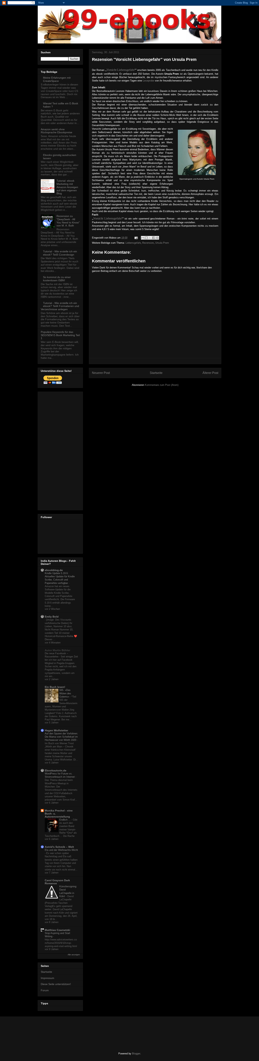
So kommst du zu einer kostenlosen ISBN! (57, 279)
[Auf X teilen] (150, 238)
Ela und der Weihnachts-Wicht (61, 850)
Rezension (148, 242)
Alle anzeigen (74, 954)
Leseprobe (148, 80)
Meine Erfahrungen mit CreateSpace (57, 79)
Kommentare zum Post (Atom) (161, 385)
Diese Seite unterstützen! (56, 984)
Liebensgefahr (133, 242)
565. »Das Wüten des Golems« (65, 693)
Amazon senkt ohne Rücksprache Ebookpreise (56, 131)
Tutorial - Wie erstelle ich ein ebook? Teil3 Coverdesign (60, 253)
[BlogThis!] (146, 238)
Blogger (136, 1053)
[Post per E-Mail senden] (136, 237)
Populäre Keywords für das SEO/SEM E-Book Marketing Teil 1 (60, 335)
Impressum (47, 978)
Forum (45, 990)
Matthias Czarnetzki (57, 930)
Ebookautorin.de (55, 770)
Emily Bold (52, 616)
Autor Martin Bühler (57, 650)
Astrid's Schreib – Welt (59, 846)
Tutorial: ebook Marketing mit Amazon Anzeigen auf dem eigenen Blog (67, 187)
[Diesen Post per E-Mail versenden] (143, 238)
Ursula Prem (162, 242)
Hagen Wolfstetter (56, 730)
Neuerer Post (101, 372)
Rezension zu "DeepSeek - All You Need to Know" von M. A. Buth (68, 221)
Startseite (156, 372)
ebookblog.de (54, 570)
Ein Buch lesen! (55, 686)
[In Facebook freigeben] (153, 238)
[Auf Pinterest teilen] (157, 238)
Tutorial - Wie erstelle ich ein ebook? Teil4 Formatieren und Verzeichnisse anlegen (60, 306)
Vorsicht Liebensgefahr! (121, 69)
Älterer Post (210, 372)
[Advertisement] (56, 450)
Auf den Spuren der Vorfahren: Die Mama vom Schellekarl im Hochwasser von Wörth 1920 (61, 737)
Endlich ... (65, 819)
